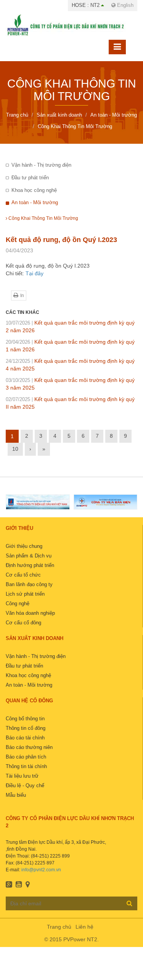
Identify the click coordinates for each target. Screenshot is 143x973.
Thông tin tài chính (26, 766)
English (124, 5)
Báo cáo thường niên (29, 747)
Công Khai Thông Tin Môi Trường (42, 218)
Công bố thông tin (25, 718)
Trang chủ (59, 927)
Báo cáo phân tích (26, 757)
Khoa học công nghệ (34, 190)
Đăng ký (129, 903)
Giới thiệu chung (24, 546)
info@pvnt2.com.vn (41, 869)
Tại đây (34, 273)
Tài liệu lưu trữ (22, 776)
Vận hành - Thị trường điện (41, 165)
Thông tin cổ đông (25, 728)
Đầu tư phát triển (30, 177)
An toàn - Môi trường (34, 202)
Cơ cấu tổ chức (23, 575)
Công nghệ (17, 603)
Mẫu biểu (16, 795)
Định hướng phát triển (30, 565)
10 (15, 449)
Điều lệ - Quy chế (25, 785)
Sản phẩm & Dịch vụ (28, 556)
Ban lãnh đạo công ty (29, 584)
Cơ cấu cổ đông (23, 622)
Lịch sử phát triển (25, 594)
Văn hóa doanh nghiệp (30, 613)
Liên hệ (84, 927)
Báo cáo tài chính (25, 738)
